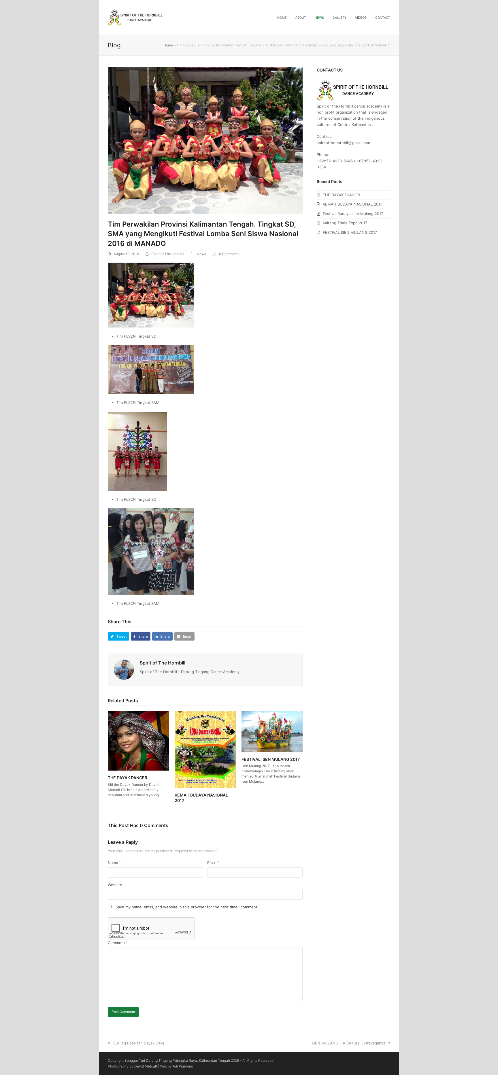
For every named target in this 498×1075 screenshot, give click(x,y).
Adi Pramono (183, 1066)
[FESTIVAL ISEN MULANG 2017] (272, 731)
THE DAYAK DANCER (127, 777)
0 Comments (229, 254)
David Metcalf (145, 1066)
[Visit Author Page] (124, 669)
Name (114, 862)
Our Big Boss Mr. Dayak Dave (139, 1043)
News (201, 254)
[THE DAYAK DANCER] (138, 740)
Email (213, 862)
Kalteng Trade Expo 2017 (345, 223)
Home (168, 45)
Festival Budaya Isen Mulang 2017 (353, 213)
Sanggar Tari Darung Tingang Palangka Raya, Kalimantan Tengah (177, 1060)
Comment (118, 942)
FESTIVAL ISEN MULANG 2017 (271, 759)
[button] (118, 636)
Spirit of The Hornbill (167, 254)
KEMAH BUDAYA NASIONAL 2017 (352, 204)
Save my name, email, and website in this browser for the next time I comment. (187, 907)
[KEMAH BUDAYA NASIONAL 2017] (205, 749)
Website (115, 884)
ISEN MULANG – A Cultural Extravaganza (348, 1043)
